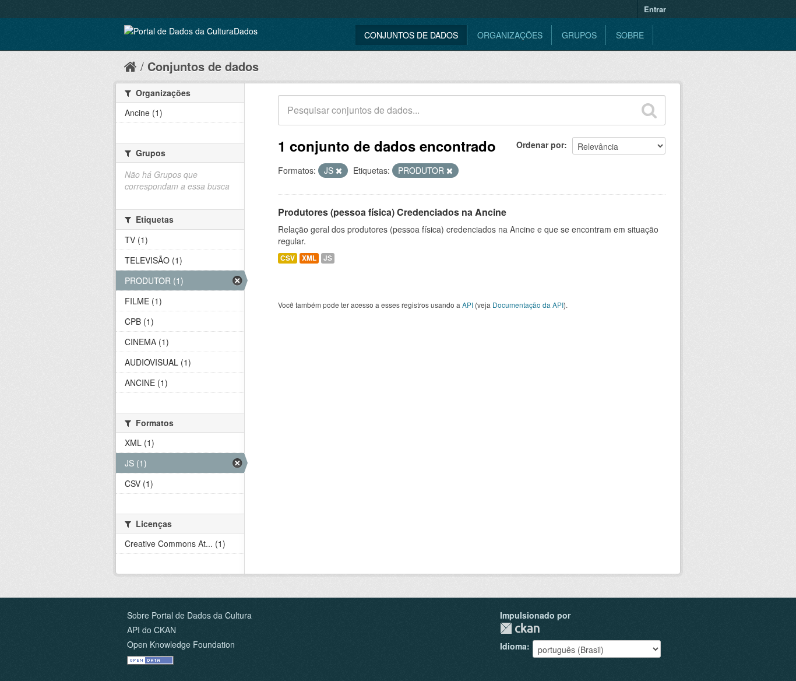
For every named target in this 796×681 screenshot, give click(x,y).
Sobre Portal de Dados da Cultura (189, 615)
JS (327, 258)
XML (309, 258)
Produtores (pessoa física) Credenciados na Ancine (392, 212)
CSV (287, 258)
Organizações (510, 35)
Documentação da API (527, 305)
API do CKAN (151, 630)
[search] (649, 110)
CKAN (520, 628)
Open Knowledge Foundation (181, 644)
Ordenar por (540, 144)
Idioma (513, 646)
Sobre (630, 35)
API (467, 305)
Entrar (655, 9)
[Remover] (339, 170)
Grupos (579, 35)
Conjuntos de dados (411, 35)
